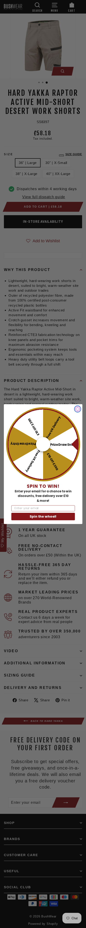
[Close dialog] (77, 409)
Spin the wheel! (42, 516)
